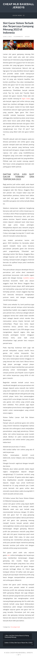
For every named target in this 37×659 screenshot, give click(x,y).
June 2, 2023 (7, 36)
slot (8, 555)
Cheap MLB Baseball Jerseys (18, 6)
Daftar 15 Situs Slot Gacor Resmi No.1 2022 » (18, 643)
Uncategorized (15, 627)
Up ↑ (19, 655)
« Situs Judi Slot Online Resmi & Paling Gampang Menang (17, 636)
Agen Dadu (26, 98)
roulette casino (28, 278)
